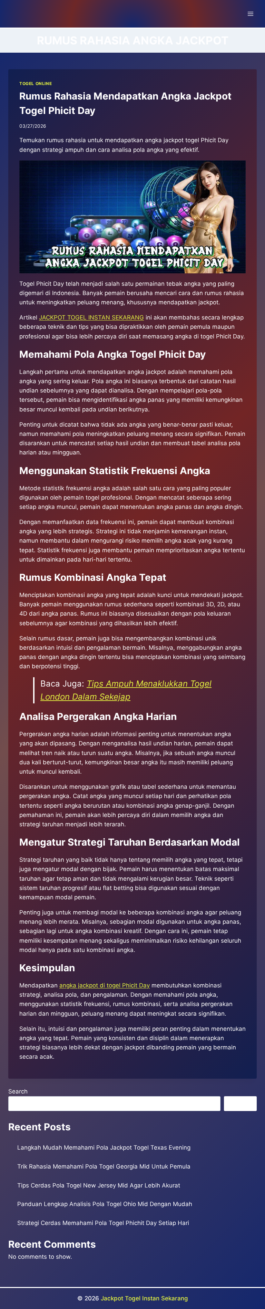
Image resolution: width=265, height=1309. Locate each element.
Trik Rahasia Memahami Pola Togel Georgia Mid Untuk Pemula (103, 1166)
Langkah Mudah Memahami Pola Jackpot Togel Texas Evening (103, 1147)
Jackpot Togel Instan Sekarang (144, 1298)
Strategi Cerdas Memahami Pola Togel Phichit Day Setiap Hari (103, 1222)
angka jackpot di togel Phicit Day (104, 985)
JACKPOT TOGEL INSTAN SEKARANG (91, 317)
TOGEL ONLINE (35, 83)
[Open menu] (250, 13)
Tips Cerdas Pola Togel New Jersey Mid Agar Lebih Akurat (98, 1185)
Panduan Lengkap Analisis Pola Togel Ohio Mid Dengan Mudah (104, 1204)
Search (18, 1091)
